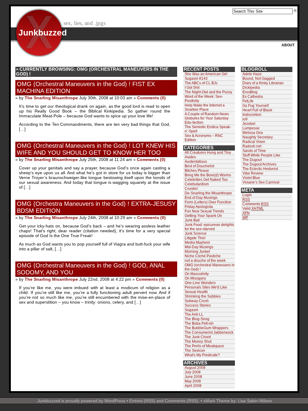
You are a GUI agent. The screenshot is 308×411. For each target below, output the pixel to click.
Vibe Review (252, 173)
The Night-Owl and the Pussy (208, 92)
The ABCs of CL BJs (201, 83)
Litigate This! (195, 238)
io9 (245, 119)
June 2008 (193, 377)
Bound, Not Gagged (258, 78)
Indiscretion (251, 115)
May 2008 (193, 381)
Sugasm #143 (196, 78)
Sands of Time (254, 151)
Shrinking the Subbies (203, 296)
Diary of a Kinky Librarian (263, 83)
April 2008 (193, 386)
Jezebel (248, 124)
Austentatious (196, 161)
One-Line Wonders (200, 283)
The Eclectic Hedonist (260, 169)
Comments (255, 204)
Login (247, 195)
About (288, 45)
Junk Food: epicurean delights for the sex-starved (209, 227)
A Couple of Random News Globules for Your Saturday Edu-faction (207, 118)
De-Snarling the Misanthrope (208, 193)
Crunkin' (191, 189)
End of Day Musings (201, 198)
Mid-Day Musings (199, 247)
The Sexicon (195, 350)
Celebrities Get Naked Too (206, 180)
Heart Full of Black (257, 110)
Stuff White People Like (261, 155)
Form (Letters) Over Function (208, 202)
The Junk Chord (198, 337)
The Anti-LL (194, 314)
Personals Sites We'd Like (206, 287)
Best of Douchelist (199, 166)
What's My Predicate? (202, 355)
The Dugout (252, 160)
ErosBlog (249, 92)
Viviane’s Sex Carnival (260, 182)
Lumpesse (251, 128)
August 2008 (195, 368)
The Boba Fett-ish (199, 323)
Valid (253, 208)
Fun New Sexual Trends (204, 211)
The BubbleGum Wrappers (206, 328)
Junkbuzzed (42, 32)
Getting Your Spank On (203, 216)
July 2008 (193, 372)
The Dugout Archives (259, 164)
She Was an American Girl (206, 74)
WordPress (114, 400)
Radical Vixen (253, 142)
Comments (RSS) (181, 400)
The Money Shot (198, 341)
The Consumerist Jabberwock (209, 332)
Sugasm (191, 310)
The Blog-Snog (197, 319)
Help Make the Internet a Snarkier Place (205, 107)
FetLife (248, 101)
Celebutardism (197, 184)
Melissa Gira (252, 133)
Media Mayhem (197, 242)
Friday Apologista (199, 207)
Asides (190, 157)
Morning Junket (197, 251)
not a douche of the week (205, 260)
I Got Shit (192, 87)
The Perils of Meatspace (204, 346)
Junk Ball (192, 220)
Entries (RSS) (142, 400)
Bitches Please (197, 170)
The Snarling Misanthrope (51, 97)
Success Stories (198, 305)
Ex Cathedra (252, 96)
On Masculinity (197, 274)
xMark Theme (216, 400)
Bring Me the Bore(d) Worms (208, 175)
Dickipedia (251, 87)
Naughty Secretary (257, 137)
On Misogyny (195, 278)
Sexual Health (196, 292)
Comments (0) (151, 97)
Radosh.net (251, 146)
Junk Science (196, 233)
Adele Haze (252, 74)
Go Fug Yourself (255, 106)
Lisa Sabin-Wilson (255, 400)
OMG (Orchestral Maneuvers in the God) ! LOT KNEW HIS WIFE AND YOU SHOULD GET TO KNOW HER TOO (96, 149)
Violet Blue (251, 178)
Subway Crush (197, 301)
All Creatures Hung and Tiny (208, 152)
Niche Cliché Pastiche (203, 256)
